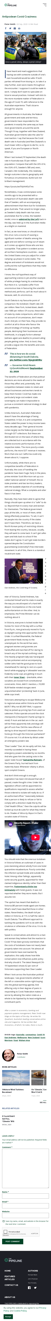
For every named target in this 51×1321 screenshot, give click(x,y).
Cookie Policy (20, 1311)
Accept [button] (8, 1317)
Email (5, 1202)
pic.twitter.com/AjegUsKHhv (26, 360)
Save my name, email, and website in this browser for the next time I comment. (27, 1222)
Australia (20, 1034)
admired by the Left (29, 219)
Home (8, 1271)
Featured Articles (10, 1278)
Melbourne (22, 1037)
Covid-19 (40, 1034)
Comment (7, 1147)
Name (5, 1192)
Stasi (15, 1040)
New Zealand (33, 1037)
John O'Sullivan (33, 1279)
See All (43, 1102)
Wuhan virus (24, 1040)
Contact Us (11, 1285)
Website (6, 1211)
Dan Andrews (10, 1037)
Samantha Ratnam (32, 760)
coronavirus (30, 1034)
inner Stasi (19, 677)
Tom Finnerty (32, 1283)
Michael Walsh (32, 1275)
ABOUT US (10, 1297)
